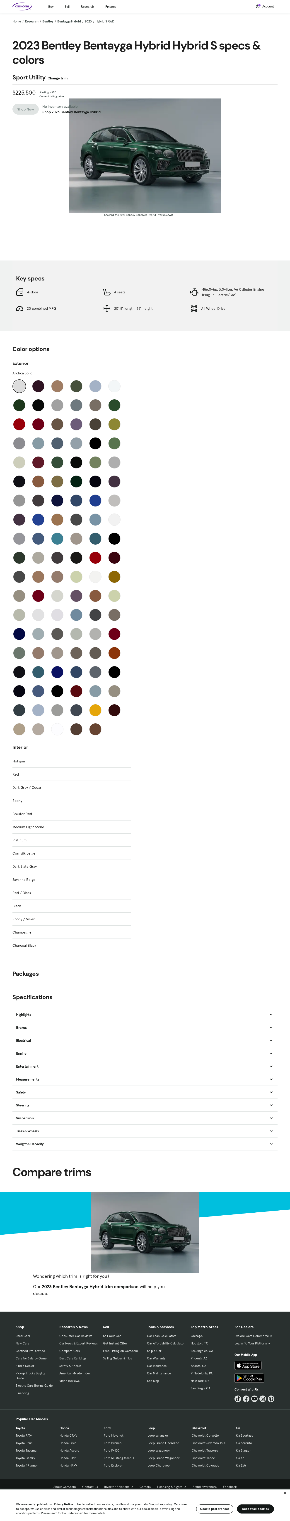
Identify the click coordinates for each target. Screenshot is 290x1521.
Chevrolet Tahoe (203, 1458)
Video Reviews (69, 1381)
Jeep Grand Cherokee (163, 1443)
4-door (32, 292)
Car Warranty (156, 1358)
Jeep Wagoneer (159, 1450)
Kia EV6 (241, 1465)
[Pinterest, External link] (271, 1399)
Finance (110, 7)
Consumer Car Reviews (75, 1336)
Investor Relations (116, 1487)
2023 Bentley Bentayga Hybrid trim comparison (90, 1287)
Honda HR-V (68, 1465)
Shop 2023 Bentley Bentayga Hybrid (71, 112)
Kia (238, 1428)
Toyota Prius (24, 1443)
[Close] (285, 1493)
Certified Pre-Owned (30, 1351)
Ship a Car (154, 1351)
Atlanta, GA (198, 1366)
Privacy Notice (63, 1504)
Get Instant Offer (115, 1343)
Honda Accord (69, 1450)
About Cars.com (64, 1487)
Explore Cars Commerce (251, 1336)
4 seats (120, 292)
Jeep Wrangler (158, 1435)
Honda (64, 1428)
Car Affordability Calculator (166, 1343)
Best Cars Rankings (72, 1358)
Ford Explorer (113, 1465)
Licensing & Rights (169, 1487)
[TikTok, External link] (237, 1399)
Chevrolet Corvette (205, 1435)
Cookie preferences (215, 1509)
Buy (50, 7)
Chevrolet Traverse (205, 1450)
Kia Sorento (244, 1443)
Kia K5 (240, 1458)
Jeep (151, 1428)
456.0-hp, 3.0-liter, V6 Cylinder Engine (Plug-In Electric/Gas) (233, 292)
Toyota (20, 1428)
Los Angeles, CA (202, 1351)
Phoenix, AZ (199, 1358)
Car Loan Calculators (161, 1336)
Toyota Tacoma (26, 1450)
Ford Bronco (112, 1443)
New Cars (22, 1343)
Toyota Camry (25, 1458)
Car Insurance (157, 1366)
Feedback (230, 1487)
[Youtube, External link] (254, 1399)
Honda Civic (68, 1443)
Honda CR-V (68, 1435)
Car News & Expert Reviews (78, 1343)
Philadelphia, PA (202, 1373)
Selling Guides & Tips (117, 1358)
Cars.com (180, 1504)
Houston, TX (199, 1343)
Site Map (153, 1381)
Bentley (47, 21)
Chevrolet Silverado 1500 (209, 1443)
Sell (67, 7)
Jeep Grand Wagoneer (163, 1458)
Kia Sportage (244, 1435)
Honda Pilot (68, 1458)
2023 (88, 21)
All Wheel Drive (213, 308)
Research (87, 7)
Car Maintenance (159, 1373)
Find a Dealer (25, 1366)
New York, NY (200, 1381)
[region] (145, 1505)
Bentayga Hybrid (69, 21)
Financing (22, 1393)
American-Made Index (74, 1373)
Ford (107, 1428)
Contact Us (90, 1487)
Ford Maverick (113, 1435)
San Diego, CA (200, 1388)
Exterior (20, 363)
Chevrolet (199, 1428)
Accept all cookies (255, 1509)
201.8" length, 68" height (133, 308)
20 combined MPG (41, 308)
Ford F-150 (111, 1450)
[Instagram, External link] (262, 1399)
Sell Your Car (112, 1336)
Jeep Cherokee (159, 1465)
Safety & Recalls (70, 1366)
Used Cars (23, 1336)
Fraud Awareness (205, 1487)
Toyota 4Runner (27, 1465)
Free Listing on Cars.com (120, 1351)
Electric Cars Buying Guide (34, 1385)
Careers (145, 1487)
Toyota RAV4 (24, 1435)
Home (16, 21)
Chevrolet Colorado (205, 1465)
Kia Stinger (243, 1450)
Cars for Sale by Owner (32, 1358)
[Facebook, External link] (246, 1399)
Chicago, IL (198, 1336)
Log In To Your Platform (250, 1343)
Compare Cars (69, 1351)
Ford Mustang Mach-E (119, 1458)
